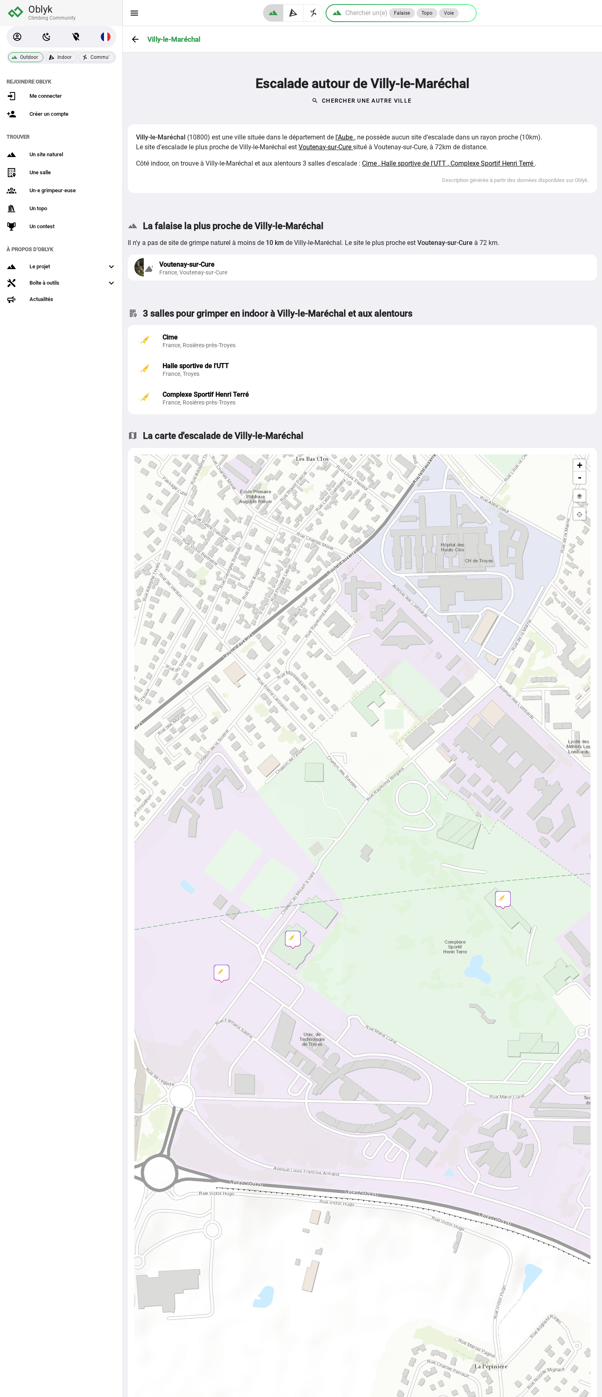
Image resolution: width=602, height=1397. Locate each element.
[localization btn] (76, 36)
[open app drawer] (134, 13)
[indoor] (293, 13)
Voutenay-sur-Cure (326, 147)
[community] (313, 13)
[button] (17, 36)
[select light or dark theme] (46, 36)
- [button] (579, 477)
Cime (370, 163)
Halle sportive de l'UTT (414, 163)
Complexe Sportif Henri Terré (492, 163)
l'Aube (344, 137)
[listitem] (362, 341)
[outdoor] (273, 13)
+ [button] (579, 465)
